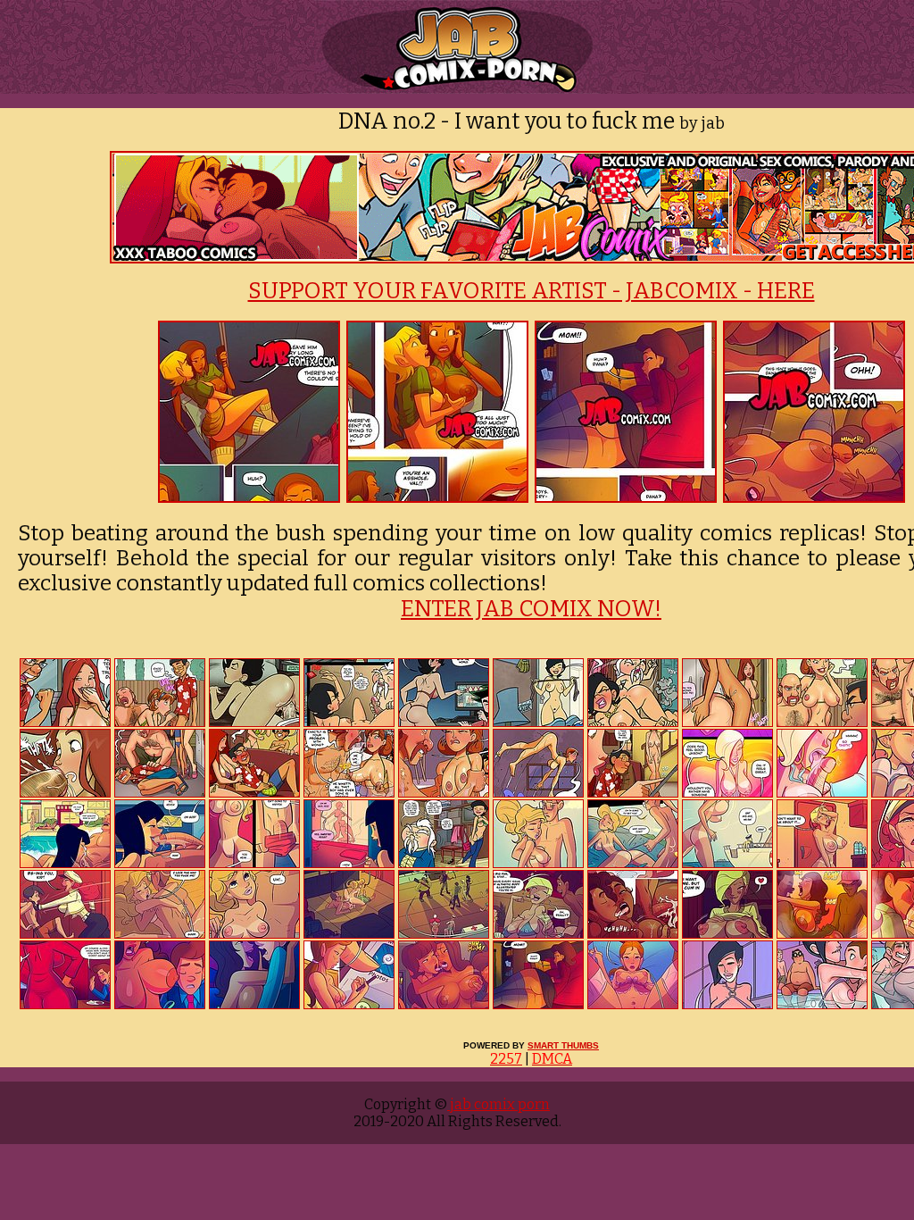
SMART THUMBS (563, 1045)
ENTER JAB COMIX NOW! (531, 609)
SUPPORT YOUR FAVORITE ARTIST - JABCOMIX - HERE (531, 291)
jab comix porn (498, 1104)
